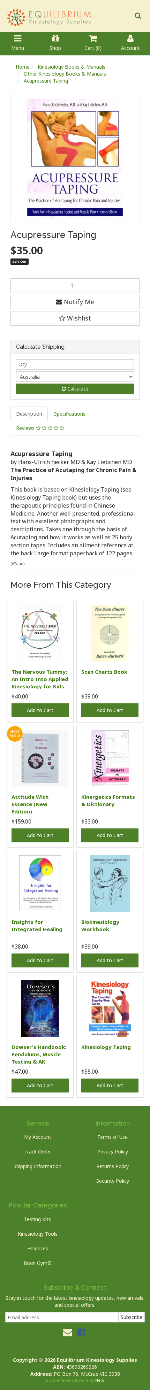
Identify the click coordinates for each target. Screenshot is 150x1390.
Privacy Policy (112, 1151)
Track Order (37, 1151)
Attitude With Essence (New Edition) (30, 804)
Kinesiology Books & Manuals (71, 66)
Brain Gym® (38, 1263)
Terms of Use (112, 1137)
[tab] (29, 414)
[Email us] (67, 1332)
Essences (37, 1248)
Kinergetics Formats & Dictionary (108, 800)
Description (29, 413)
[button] (75, 318)
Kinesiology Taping (106, 1046)
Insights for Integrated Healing (37, 925)
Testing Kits (37, 1219)
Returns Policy (112, 1166)
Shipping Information (37, 1166)
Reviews (26, 428)
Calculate (77, 388)
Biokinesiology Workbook (100, 925)
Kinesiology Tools (38, 1233)
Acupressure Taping (46, 80)
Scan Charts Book (104, 671)
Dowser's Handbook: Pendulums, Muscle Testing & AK (39, 1054)
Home (23, 66)
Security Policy (112, 1180)
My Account (37, 1137)
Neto (99, 1380)
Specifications (69, 413)
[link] (81, 1332)
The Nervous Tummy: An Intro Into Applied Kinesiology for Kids (40, 679)
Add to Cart (40, 710)
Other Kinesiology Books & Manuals (65, 73)
